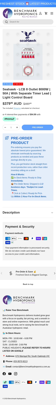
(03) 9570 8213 (20, 361)
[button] (46, 13)
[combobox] (28, 21)
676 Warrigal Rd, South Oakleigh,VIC (32, 356)
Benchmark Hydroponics (17, 399)
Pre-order (37, 127)
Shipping (17, 108)
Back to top (28, 284)
